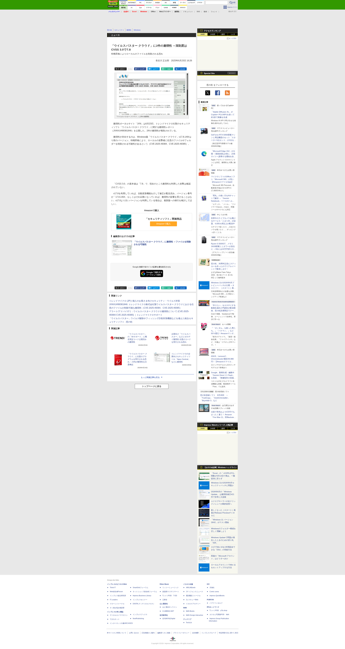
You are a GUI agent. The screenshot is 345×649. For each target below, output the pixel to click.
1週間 (223, 34)
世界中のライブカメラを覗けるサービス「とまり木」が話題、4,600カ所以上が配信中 (223, 221)
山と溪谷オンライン (169, 607)
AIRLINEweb (190, 587)
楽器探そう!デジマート (170, 592)
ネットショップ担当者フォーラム (145, 592)
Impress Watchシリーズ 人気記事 (218, 425)
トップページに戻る (151, 386)
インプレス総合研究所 (118, 596)
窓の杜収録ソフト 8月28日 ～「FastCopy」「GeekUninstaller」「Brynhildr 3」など (215, 398)
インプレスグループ (208, 633)
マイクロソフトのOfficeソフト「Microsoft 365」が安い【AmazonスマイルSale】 (223, 179)
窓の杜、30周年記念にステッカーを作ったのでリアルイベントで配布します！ (223, 266)
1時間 (202, 34)
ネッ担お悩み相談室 (117, 608)
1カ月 (233, 34)
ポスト (122, 69)
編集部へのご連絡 (163, 633)
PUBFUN (210, 600)
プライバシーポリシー (181, 633)
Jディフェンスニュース (194, 592)
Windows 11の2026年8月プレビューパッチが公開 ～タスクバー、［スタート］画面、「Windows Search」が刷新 (223, 288)
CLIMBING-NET (168, 611)
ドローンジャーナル (117, 604)
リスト (130, 69)
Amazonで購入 (163, 224)
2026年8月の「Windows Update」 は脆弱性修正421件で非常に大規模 (222, 494)
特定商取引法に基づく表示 (228, 633)
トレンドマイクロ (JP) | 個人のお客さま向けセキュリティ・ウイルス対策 (144, 301)
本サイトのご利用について (116, 633)
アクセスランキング (212, 31)
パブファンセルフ (216, 603)
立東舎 (164, 600)
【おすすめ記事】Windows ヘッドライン (220, 467)
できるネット (115, 619)
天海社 (212, 587)
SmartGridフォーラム (140, 587)
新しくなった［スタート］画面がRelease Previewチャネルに (223, 513)
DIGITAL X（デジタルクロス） (144, 604)
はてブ (155, 69)
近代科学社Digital (168, 618)
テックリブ (187, 619)
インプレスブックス (140, 614)
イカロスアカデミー (193, 604)
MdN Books (190, 611)
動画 (205, 12)
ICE (208, 584)
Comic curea (214, 592)
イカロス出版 (188, 584)
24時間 (212, 34)
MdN (185, 608)
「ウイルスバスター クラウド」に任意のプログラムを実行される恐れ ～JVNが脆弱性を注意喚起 (137, 359)
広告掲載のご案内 (148, 633)
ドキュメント (188, 12)
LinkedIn (182, 69)
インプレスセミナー (140, 600)
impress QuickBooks (217, 596)
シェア (142, 69)
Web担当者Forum (116, 592)
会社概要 (195, 633)
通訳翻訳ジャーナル (193, 596)
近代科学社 (164, 615)
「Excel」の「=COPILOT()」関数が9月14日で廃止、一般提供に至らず (223, 476)
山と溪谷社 (164, 604)
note (169, 69)
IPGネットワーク (213, 607)
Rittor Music (164, 584)
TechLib (189, 623)
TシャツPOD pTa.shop (218, 610)
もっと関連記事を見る (150, 377)
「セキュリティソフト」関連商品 (163, 219)
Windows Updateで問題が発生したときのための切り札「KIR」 (223, 540)
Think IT (113, 587)
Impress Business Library (142, 596)
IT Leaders (114, 600)
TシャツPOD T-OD (169, 596)
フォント (214, 12)
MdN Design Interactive (194, 615)
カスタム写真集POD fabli (219, 614)
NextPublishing (138, 618)
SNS (198, 12)
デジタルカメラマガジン (119, 615)
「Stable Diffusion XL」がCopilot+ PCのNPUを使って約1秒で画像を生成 (222, 114)
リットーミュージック (170, 587)
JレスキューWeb (192, 600)
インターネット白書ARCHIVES (121, 623)
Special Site (209, 73)
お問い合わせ (134, 633)
